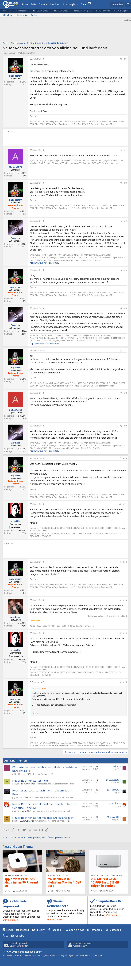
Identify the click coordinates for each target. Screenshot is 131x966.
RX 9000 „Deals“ (62, 11)
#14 (125, 633)
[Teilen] (121, 59)
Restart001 (116, 782)
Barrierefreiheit (82, 955)
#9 (125, 425)
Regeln (34, 15)
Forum (84, 4)
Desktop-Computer (40, 774)
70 (8, 890)
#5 (125, 270)
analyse (15, 783)
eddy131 (16, 774)
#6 (125, 308)
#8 (125, 393)
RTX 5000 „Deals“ (41, 11)
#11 (125, 504)
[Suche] (128, 4)
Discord (24, 929)
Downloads (55, 4)
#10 (125, 458)
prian (14, 811)
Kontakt (19, 955)
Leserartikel (22, 15)
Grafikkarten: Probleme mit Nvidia (50, 820)
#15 (125, 682)
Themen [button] (43, 4)
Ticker (25, 4)
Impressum (8, 955)
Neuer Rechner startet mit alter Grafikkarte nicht (43, 817)
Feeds (9, 929)
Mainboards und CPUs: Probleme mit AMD (54, 797)
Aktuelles (7, 15)
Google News (76, 929)
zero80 (15, 820)
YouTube (19, 935)
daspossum (10, 52)
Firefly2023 (116, 819)
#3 (125, 183)
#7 (125, 350)
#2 (125, 150)
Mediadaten (30, 955)
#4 (125, 221)
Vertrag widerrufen (46, 955)
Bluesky (40, 929)
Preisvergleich (70, 4)
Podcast (7, 11)
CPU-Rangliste (122, 11)
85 (51, 890)
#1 (125, 58)
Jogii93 (15, 797)
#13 (125, 600)
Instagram (97, 929)
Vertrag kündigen (65, 955)
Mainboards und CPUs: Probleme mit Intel (55, 783)
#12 (125, 562)
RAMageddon (23, 11)
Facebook (56, 929)
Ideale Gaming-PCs (83, 11)
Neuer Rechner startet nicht (30, 780)
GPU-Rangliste (103, 11)
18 (95, 890)
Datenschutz (98, 955)
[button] (14, 15)
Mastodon (115, 929)
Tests (33, 4)
